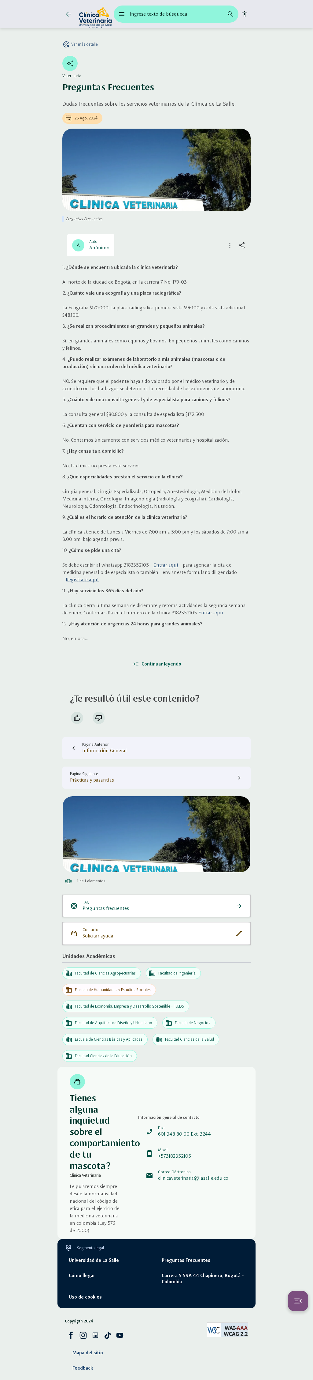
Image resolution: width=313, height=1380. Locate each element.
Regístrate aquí (82, 580)
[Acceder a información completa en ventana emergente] (156, 834)
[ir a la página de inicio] (95, 14)
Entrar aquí (165, 565)
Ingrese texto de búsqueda (158, 14)
